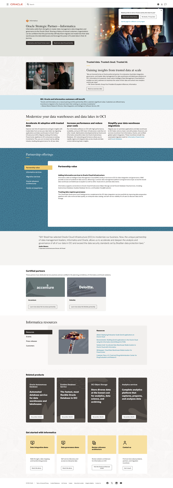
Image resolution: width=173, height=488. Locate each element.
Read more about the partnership (63, 43)
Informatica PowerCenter (136, 137)
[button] (7, 4)
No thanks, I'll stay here (148, 17)
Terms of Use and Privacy (43, 483)
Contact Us (98, 483)
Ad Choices (64, 483)
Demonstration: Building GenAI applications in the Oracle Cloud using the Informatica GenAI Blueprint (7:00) (117, 341)
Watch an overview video (95, 89)
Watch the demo (36, 468)
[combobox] (86, 4)
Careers (70, 483)
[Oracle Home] (16, 4)
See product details (36, 417)
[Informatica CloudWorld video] (50, 75)
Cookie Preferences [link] (55, 483)
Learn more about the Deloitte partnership (83, 307)
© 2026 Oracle (29, 483)
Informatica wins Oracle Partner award (38, 43)
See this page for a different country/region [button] (133, 21)
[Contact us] (165, 4)
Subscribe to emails (79, 483)
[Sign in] (162, 4)
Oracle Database (116, 139)
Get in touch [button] (127, 468)
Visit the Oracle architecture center (102, 467)
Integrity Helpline (89, 483)
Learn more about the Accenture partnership (43, 307)
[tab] (38, 167)
